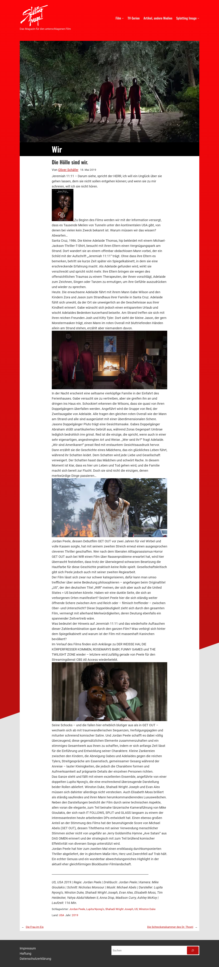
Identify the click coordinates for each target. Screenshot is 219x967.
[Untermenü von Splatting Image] (198, 18)
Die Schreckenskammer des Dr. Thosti (170, 927)
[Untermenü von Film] (123, 18)
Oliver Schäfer (68, 170)
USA (61, 915)
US (136, 909)
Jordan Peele (77, 909)
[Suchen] (193, 950)
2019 (75, 915)
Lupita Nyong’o (95, 909)
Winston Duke (147, 909)
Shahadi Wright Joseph (119, 909)
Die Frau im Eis (35, 927)
